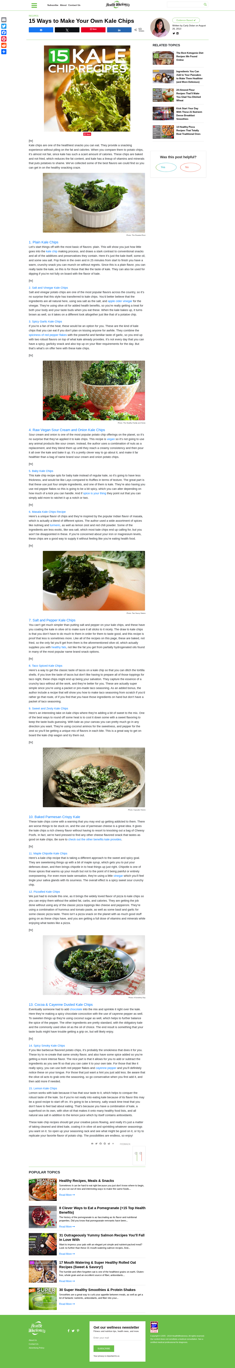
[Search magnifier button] (205, 4)
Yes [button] (138, 1156)
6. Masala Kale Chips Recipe (47, 511)
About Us (33, 1340)
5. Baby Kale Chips (41, 471)
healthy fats (58, 647)
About (63, 5)
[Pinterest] (4, 39)
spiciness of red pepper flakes (48, 335)
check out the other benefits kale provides (94, 839)
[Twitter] (4, 26)
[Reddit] (4, 45)
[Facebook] (4, 32)
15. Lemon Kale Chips (43, 1088)
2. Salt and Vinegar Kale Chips (48, 287)
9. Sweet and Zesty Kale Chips (48, 708)
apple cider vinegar (120, 301)
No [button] (143, 1156)
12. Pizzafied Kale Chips (44, 891)
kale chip (51, 251)
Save (88, 134)
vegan (111, 439)
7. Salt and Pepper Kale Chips (52, 620)
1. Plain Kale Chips (43, 242)
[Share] (4, 51)
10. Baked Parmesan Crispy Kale (54, 817)
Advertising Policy (36, 1348)
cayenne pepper (106, 1068)
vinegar (118, 875)
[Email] (4, 20)
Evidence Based (184, 20)
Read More (65, 1195)
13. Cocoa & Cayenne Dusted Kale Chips (61, 1005)
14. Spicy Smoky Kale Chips (47, 1045)
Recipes (33, 16)
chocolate (76, 1009)
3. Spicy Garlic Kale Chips (45, 321)
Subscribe (52, 5)
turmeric (55, 525)
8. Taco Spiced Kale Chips (45, 665)
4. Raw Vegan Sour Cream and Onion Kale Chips (67, 430)
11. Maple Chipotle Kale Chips (48, 853)
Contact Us (74, 5)
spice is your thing (94, 493)
